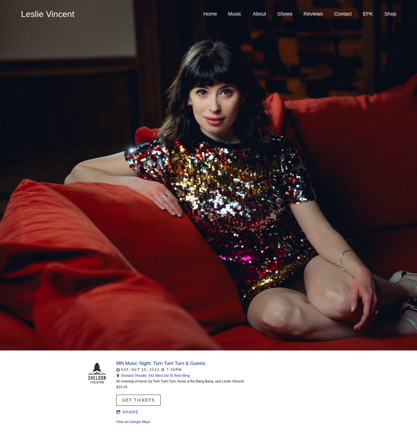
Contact (343, 14)
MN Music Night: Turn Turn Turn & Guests (160, 363)
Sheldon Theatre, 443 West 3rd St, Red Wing (155, 376)
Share (131, 412)
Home (210, 14)
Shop (390, 14)
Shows (284, 14)
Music (234, 14)
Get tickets (138, 400)
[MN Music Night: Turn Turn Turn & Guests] (97, 384)
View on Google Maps (133, 422)
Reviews (313, 14)
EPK (368, 14)
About (259, 14)
